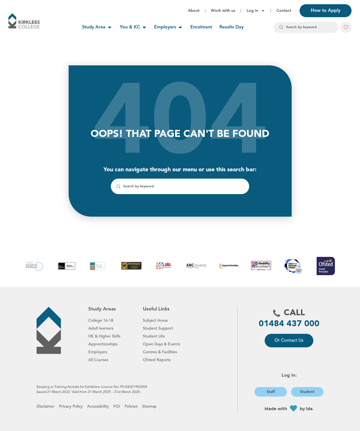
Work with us (223, 11)
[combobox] (306, 27)
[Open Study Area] (109, 27)
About (193, 11)
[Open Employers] (180, 27)
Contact (283, 11)
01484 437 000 (289, 324)
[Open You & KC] (144, 27)
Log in (252, 11)
